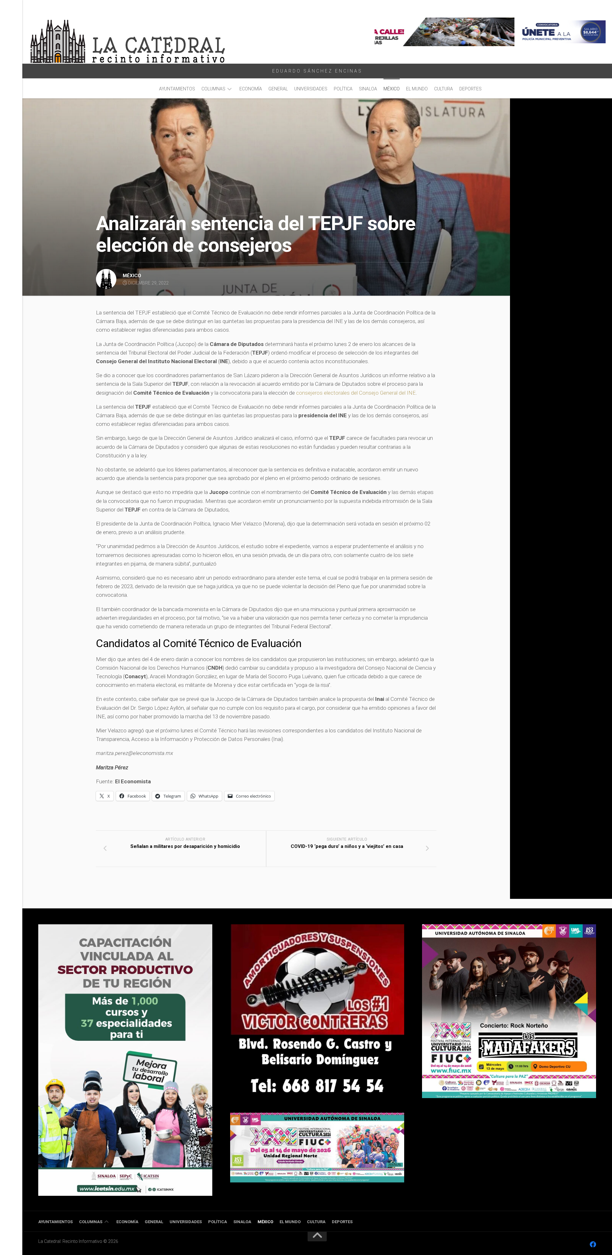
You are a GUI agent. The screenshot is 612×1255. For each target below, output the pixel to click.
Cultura (443, 88)
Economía (250, 88)
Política (343, 88)
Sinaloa (368, 88)
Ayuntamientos (177, 88)
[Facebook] (593, 1244)
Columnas (213, 88)
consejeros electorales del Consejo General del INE (356, 393)
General (278, 88)
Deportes (470, 88)
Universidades (310, 88)
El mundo (417, 88)
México (391, 88)
